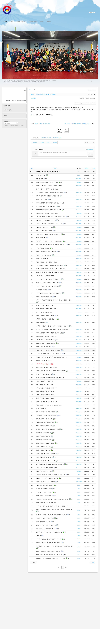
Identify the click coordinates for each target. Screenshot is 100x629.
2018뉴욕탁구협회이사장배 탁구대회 (46, 460)
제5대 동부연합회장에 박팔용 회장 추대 (46, 319)
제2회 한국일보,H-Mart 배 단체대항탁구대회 (47, 429)
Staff (12, 21)
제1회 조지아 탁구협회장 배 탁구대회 (46, 343)
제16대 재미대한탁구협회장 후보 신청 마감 (47, 213)
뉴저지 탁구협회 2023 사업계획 (44, 230)
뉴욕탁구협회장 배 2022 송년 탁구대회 (46, 251)
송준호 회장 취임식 (41, 175)
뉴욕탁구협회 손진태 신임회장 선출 (45, 391)
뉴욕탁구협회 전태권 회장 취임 (44, 296)
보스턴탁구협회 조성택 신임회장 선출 (46, 398)
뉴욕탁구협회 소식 (41, 322)
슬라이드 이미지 (17, 29)
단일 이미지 (13, 29)
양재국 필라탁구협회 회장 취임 (44, 425)
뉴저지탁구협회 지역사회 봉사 (44, 374)
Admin (78, 171)
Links (41, 21)
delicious (12, 115)
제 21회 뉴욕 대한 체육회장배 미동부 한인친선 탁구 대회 (51, 558)
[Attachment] (94, 103)
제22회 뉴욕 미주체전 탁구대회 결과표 (46, 206)
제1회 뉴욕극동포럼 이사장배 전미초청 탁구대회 (49, 542)
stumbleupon (16, 115)
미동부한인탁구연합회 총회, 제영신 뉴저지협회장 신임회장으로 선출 (54, 509)
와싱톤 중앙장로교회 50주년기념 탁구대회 (47, 182)
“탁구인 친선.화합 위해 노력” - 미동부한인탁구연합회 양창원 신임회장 (54, 546)
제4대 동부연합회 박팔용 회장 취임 (45, 422)
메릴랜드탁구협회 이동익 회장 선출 (45, 315)
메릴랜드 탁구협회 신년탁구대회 (44, 227)
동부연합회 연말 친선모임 (43, 248)
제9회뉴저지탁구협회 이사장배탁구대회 (46, 415)
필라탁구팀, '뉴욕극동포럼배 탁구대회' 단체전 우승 (49, 532)
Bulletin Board (33, 21)
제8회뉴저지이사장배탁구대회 (44, 471)
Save (26, 90)
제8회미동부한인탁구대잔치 (43, 432)
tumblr (20, 115)
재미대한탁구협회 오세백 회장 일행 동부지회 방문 (49, 333)
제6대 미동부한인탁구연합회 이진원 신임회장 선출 (49, 185)
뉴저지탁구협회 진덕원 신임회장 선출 (46, 395)
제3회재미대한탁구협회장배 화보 (45, 467)
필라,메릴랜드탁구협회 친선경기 (44, 419)
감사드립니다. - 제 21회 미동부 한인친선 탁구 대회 (49, 554)
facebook (11, 115)
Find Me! (14, 100)
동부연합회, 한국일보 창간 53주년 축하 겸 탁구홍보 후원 (51, 370)
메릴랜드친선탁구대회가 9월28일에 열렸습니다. (48, 405)
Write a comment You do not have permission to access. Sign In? (54, 152)
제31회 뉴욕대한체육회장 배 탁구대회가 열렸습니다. (50, 192)
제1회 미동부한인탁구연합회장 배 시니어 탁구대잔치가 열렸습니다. (53, 300)
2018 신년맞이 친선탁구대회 (43, 488)
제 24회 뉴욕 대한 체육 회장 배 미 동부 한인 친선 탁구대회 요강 (52, 499)
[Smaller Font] (81, 103)
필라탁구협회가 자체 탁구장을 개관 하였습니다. (48, 189)
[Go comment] (89, 103)
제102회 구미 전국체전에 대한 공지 (45, 339)
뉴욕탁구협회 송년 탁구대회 (43, 446)
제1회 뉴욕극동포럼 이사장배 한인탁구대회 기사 (49, 539)
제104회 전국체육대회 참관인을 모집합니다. (47, 196)
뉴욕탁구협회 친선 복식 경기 (43, 436)
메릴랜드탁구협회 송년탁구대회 (44, 457)
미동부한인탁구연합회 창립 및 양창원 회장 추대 (48, 551)
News (5, 21)
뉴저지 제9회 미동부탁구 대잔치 (44, 384)
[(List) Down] (86, 103)
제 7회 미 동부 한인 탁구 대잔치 (44, 492)
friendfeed (18, 115)
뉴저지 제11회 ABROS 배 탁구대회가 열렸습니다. (49, 293)
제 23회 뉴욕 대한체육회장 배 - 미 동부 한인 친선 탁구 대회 (51, 514)
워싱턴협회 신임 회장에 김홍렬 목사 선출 (47, 262)
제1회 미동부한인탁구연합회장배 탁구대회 (47, 478)
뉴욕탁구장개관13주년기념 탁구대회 (45, 453)
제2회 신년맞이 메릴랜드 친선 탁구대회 (46, 388)
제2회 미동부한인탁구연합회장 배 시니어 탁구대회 (49, 223)
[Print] (92, 103)
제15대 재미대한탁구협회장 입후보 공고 (46, 336)
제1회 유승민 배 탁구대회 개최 (44, 255)
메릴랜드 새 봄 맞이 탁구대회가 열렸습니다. (47, 282)
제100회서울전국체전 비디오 (43, 360)
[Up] (84, 103)
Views (93, 168)
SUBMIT (25, 93)
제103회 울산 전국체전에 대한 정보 (45, 275)
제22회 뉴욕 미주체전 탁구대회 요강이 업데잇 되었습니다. (51, 244)
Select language (7, 123)
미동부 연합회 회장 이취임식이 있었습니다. (47, 502)
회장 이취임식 (40, 178)
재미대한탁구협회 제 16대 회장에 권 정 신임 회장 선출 (50, 203)
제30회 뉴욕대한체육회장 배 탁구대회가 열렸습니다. (50, 265)
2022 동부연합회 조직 (42, 289)
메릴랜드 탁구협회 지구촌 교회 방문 (45, 481)
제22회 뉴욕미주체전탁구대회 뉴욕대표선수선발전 (49, 241)
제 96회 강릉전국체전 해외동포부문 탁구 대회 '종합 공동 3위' (52, 506)
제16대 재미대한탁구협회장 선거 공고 (46, 220)
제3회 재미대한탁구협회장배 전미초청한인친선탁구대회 (51, 474)
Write (93, 562)
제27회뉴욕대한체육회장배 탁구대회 (45, 412)
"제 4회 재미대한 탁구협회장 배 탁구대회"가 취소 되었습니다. (52, 329)
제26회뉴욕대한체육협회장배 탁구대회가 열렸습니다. (50, 464)
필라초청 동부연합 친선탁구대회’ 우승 (46, 525)
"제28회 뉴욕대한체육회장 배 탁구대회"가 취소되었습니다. (51, 357)
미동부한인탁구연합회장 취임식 (44, 495)
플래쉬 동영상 (22, 29)
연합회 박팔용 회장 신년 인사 (43, 346)
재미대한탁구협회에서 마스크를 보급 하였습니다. (49, 353)
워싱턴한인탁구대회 (41, 408)
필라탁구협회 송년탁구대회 (43, 450)
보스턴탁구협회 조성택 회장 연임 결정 (46, 308)
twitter (9, 115)
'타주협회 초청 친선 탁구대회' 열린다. (46, 528)
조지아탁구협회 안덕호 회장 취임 (45, 305)
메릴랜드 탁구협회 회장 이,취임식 (45, 485)
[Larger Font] (78, 103)
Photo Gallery (21, 21)
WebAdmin (33, 98)
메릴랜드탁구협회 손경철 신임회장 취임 (46, 401)
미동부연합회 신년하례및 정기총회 (45, 443)
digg (14, 115)
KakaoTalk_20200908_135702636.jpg (51, 137)
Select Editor (90, 149)
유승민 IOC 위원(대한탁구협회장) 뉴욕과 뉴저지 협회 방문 (51, 269)
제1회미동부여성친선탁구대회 (44, 439)
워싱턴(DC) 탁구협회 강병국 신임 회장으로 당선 (48, 234)
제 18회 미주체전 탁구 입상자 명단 (45, 518)
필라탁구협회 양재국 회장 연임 (44, 312)
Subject (55, 168)
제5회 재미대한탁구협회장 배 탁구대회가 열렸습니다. (50, 272)
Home (49, 21)
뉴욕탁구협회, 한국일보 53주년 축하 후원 (47, 367)
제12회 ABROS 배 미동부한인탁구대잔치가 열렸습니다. (50, 216)
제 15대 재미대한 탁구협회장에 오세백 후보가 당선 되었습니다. (52, 326)
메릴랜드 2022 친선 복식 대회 (44, 258)
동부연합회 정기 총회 (41, 199)
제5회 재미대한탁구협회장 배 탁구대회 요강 (47, 286)
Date (86, 168)
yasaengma (79, 481)
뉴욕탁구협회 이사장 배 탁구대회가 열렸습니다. (48, 279)
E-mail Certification (21, 100)
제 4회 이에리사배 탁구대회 (43, 521)
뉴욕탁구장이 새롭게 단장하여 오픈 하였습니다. (43, 94)
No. (32, 168)
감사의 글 (38, 535)
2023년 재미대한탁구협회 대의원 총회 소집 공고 (49, 210)
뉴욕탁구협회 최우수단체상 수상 (44, 381)
